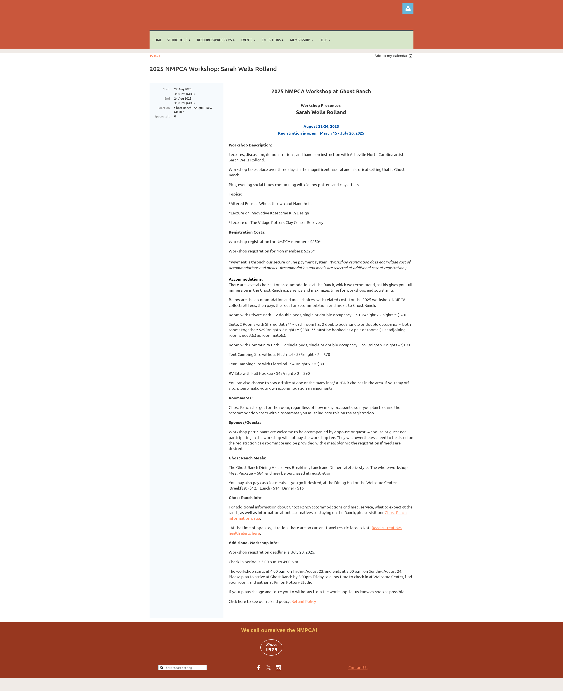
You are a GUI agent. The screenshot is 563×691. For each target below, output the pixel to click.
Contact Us (357, 667)
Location (164, 108)
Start (166, 89)
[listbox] (394, 55)
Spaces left (162, 116)
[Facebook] (259, 668)
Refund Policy (303, 601)
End (167, 98)
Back (157, 56)
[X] (268, 668)
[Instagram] (278, 668)
